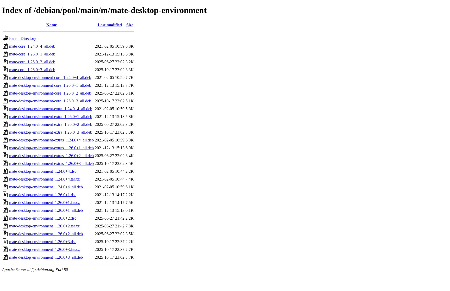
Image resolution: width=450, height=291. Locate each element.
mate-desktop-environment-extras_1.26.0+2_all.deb (51, 155)
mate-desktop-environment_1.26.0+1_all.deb (46, 210)
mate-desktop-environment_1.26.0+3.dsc (42, 241)
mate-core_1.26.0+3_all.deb (32, 69)
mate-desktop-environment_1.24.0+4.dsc (42, 171)
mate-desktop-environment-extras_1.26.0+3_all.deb (51, 163)
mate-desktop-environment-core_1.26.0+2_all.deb (50, 93)
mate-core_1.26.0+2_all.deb (32, 62)
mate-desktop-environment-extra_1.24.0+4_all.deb (50, 109)
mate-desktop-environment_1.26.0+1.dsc (42, 195)
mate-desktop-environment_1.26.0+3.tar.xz (44, 249)
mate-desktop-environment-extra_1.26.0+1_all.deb (50, 116)
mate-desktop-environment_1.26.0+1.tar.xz (44, 202)
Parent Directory (22, 38)
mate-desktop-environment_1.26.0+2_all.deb (46, 234)
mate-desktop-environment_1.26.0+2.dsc (42, 218)
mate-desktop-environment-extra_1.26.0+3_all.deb (50, 132)
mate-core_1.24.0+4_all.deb (32, 46)
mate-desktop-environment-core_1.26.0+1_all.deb (50, 85)
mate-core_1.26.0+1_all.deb (32, 54)
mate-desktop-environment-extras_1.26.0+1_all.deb (51, 148)
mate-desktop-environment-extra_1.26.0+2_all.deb (50, 124)
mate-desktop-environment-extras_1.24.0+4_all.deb (51, 140)
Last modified (110, 25)
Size (129, 25)
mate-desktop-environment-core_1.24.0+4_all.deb (50, 77)
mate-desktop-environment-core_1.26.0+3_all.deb (50, 101)
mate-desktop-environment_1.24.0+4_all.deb (46, 187)
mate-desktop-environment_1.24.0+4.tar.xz (44, 179)
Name (51, 25)
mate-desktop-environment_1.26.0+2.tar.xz (44, 226)
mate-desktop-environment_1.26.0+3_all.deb (46, 257)
